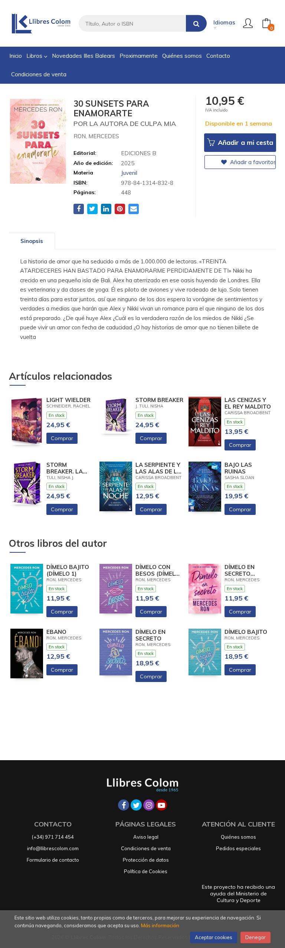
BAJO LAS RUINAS (238, 468)
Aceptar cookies (213, 937)
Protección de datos (146, 860)
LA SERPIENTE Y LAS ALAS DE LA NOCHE (158, 468)
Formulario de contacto (53, 860)
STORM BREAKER (159, 400)
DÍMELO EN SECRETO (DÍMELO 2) (240, 570)
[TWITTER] (136, 805)
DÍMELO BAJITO (246, 632)
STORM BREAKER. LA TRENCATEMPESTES (70, 468)
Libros (35, 55)
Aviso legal (145, 837)
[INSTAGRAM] (148, 805)
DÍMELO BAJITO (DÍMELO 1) (67, 570)
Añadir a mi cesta (244, 142)
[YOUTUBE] (161, 805)
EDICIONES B (138, 153)
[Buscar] (196, 23)
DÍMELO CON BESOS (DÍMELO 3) (157, 570)
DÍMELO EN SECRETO (150, 635)
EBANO (56, 632)
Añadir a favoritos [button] (252, 162)
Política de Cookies (145, 871)
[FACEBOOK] (123, 805)
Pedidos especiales (238, 848)
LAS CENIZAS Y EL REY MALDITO (248, 403)
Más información (160, 925)
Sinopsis (31, 241)
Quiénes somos (238, 837)
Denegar (255, 937)
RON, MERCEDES (96, 136)
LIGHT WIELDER (68, 400)
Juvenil (129, 172)
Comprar (62, 438)
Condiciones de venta (146, 848)
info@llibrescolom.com (53, 848)
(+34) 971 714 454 (53, 837)
